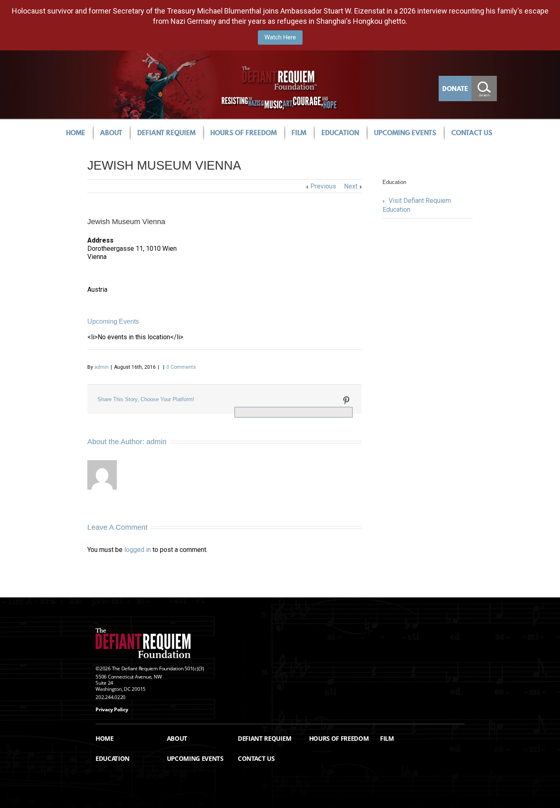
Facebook (236, 399)
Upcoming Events (405, 133)
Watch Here (280, 37)
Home (75, 133)
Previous (323, 186)
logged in (137, 550)
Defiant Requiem (166, 133)
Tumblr (308, 399)
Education (340, 133)
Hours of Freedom (243, 133)
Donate (455, 88)
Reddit (289, 399)
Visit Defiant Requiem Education (416, 205)
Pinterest (346, 400)
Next (350, 186)
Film (298, 133)
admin (101, 367)
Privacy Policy (112, 709)
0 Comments (181, 367)
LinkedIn (270, 399)
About (111, 133)
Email (239, 411)
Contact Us (471, 133)
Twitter (252, 399)
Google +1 (327, 400)
